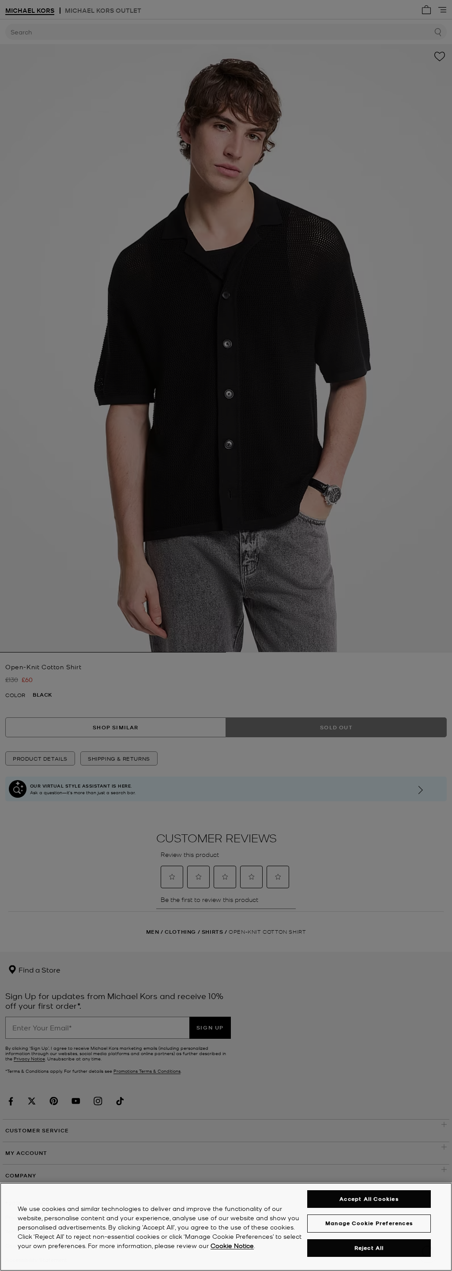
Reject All (369, 1248)
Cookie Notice (232, 1245)
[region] (226, 1227)
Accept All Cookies (369, 1199)
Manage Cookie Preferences (369, 1223)
